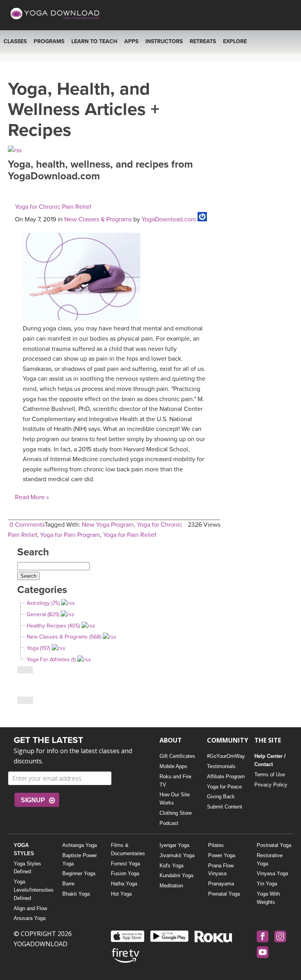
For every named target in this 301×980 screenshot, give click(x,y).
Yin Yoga (267, 884)
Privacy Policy (270, 785)
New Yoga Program (108, 525)
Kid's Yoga (171, 866)
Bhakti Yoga (76, 894)
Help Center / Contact (270, 760)
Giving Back (221, 796)
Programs (49, 41)
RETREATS (203, 41)
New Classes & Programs (98, 219)
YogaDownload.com (168, 219)
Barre (68, 884)
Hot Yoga (121, 894)
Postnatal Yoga (274, 845)
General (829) (43, 614)
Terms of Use (269, 774)
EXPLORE (235, 41)
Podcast (169, 823)
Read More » (32, 497)
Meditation (171, 886)
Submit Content (224, 807)
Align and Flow (30, 908)
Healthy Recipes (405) (53, 625)
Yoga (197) (38, 648)
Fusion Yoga (125, 873)
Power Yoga (221, 855)
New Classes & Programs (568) (64, 636)
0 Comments (27, 525)
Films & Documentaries (128, 849)
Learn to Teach (94, 41)
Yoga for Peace (224, 787)
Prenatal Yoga (224, 894)
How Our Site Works (175, 799)
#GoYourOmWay (226, 756)
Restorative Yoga (270, 859)
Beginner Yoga (78, 873)
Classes (15, 41)
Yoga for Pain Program (70, 535)
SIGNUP (33, 800)
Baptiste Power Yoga (79, 859)
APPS (131, 41)
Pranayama (221, 884)
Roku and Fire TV (175, 781)
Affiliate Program (226, 776)
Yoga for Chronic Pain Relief (53, 207)
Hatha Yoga (124, 884)
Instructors (164, 41)
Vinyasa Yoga (272, 873)
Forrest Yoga (125, 864)
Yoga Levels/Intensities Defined (32, 890)
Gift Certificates (177, 756)
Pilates (216, 845)
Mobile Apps (173, 766)
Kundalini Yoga (176, 875)
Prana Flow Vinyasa (221, 870)
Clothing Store (176, 813)
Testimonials (221, 766)
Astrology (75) (43, 603)
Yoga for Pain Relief (129, 535)
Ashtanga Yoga (79, 845)
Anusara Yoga (29, 918)
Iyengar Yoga (174, 845)
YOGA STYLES (24, 849)
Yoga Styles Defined (27, 868)
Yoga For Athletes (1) (51, 659)
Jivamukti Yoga (177, 855)
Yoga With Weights (268, 898)
